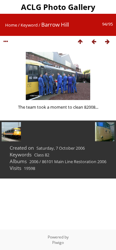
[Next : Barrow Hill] (107, 42)
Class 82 (41, 155)
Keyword (29, 25)
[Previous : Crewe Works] (94, 42)
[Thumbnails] (80, 42)
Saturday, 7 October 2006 (60, 148)
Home (11, 25)
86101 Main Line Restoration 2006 (74, 161)
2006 (33, 161)
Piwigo (58, 242)
